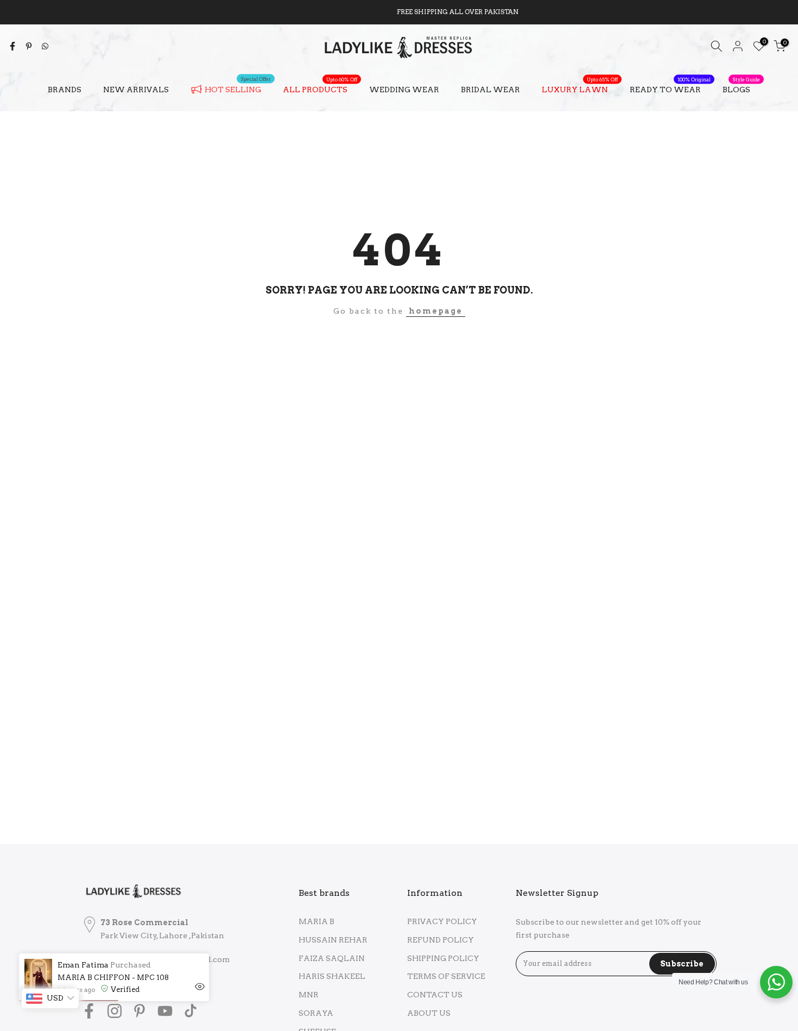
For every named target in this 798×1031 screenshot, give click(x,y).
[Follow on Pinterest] (139, 1010)
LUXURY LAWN (580, 88)
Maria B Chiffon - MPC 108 (113, 977)
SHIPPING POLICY (443, 958)
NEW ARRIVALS (136, 89)
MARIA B (316, 921)
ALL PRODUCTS (320, 88)
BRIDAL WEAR (490, 89)
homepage (436, 311)
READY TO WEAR (670, 88)
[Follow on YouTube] (165, 1010)
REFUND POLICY (440, 939)
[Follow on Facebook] (89, 1010)
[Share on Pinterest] (29, 46)
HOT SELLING (238, 87)
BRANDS (64, 89)
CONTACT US (435, 994)
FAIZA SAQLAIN (332, 958)
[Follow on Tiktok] (190, 1010)
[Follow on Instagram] (114, 1010)
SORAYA (316, 1013)
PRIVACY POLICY (442, 921)
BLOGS (741, 88)
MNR (309, 994)
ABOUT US (429, 1013)
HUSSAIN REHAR (333, 939)
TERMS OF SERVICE (446, 976)
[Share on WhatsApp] (45, 46)
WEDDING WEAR (404, 89)
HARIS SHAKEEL (332, 976)
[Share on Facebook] (12, 46)
